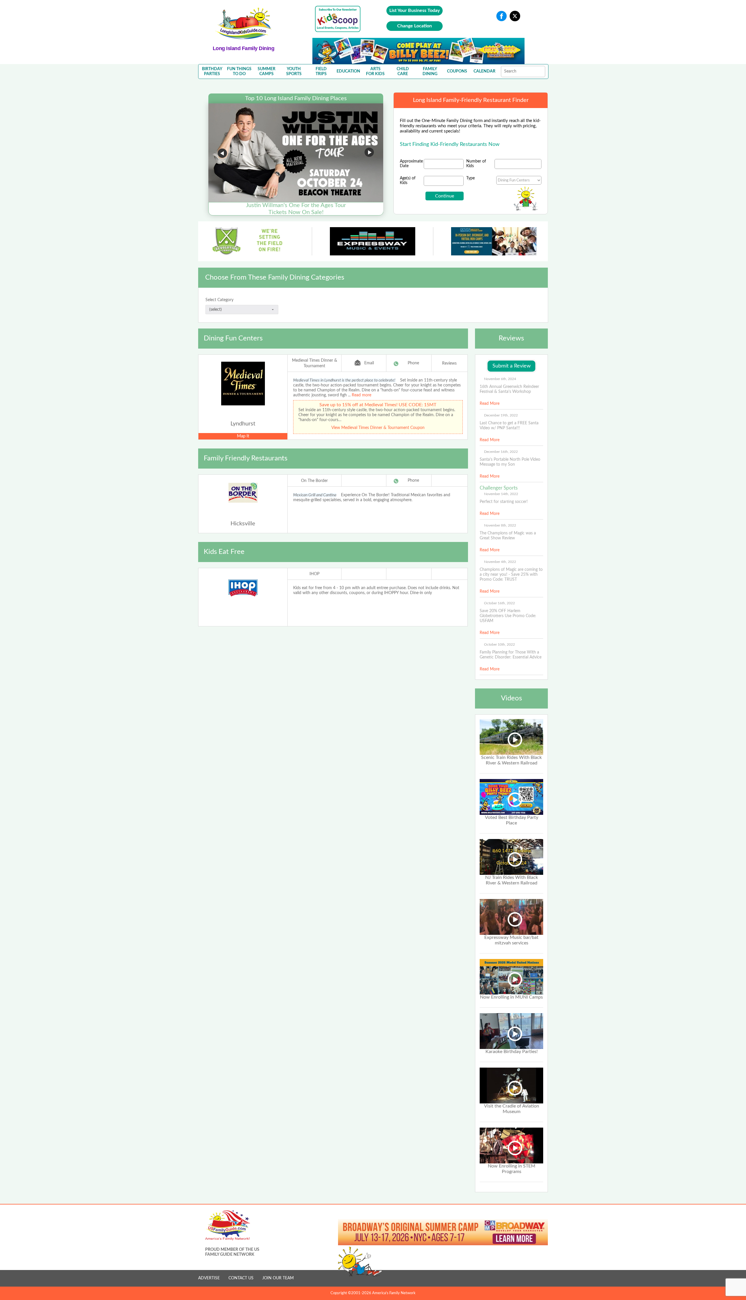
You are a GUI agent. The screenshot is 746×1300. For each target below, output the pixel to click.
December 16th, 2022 (501, 451)
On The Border (314, 481)
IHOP (314, 574)
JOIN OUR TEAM (278, 1278)
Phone (413, 363)
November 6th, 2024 (500, 379)
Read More (489, 404)
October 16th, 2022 (499, 603)
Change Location (414, 26)
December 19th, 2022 (501, 415)
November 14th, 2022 (501, 494)
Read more (361, 395)
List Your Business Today (414, 10)
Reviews (449, 363)
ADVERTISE (209, 1278)
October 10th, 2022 (499, 644)
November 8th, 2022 (500, 525)
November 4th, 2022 (500, 562)
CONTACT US (241, 1278)
